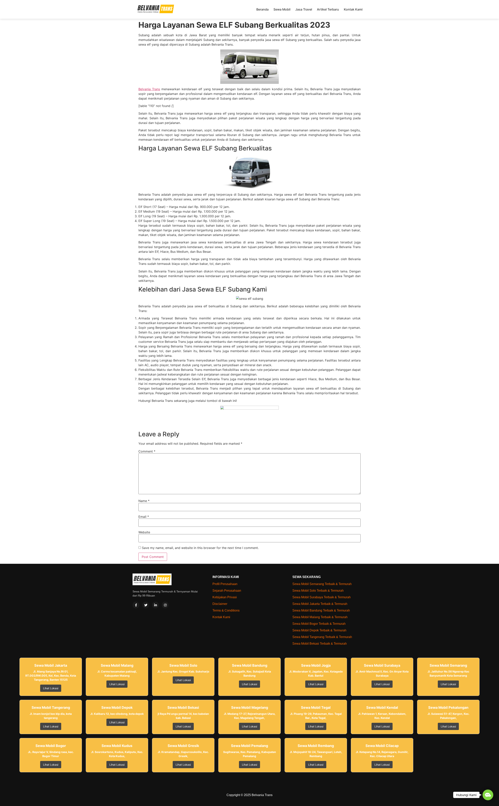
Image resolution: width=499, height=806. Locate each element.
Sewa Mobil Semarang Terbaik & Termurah (322, 584)
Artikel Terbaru (328, 9)
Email (143, 516)
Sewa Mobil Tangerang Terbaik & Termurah (322, 637)
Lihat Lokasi (50, 688)
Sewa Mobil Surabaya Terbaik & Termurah (321, 597)
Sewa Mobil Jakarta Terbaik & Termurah (319, 603)
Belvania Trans (149, 89)
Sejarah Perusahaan (226, 590)
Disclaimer (219, 603)
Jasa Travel (303, 9)
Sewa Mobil (281, 9)
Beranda (262, 9)
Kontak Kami (353, 9)
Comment (146, 451)
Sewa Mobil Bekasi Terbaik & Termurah (319, 643)
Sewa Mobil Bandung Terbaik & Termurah (321, 610)
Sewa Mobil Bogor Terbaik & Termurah (319, 623)
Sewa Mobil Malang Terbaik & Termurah (320, 617)
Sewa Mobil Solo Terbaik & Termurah (318, 590)
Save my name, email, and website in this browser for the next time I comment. (200, 547)
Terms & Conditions (226, 610)
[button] (487, 794)
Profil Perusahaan (224, 584)
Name (144, 500)
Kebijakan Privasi (224, 597)
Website (144, 532)
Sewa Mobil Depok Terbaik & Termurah (319, 630)
